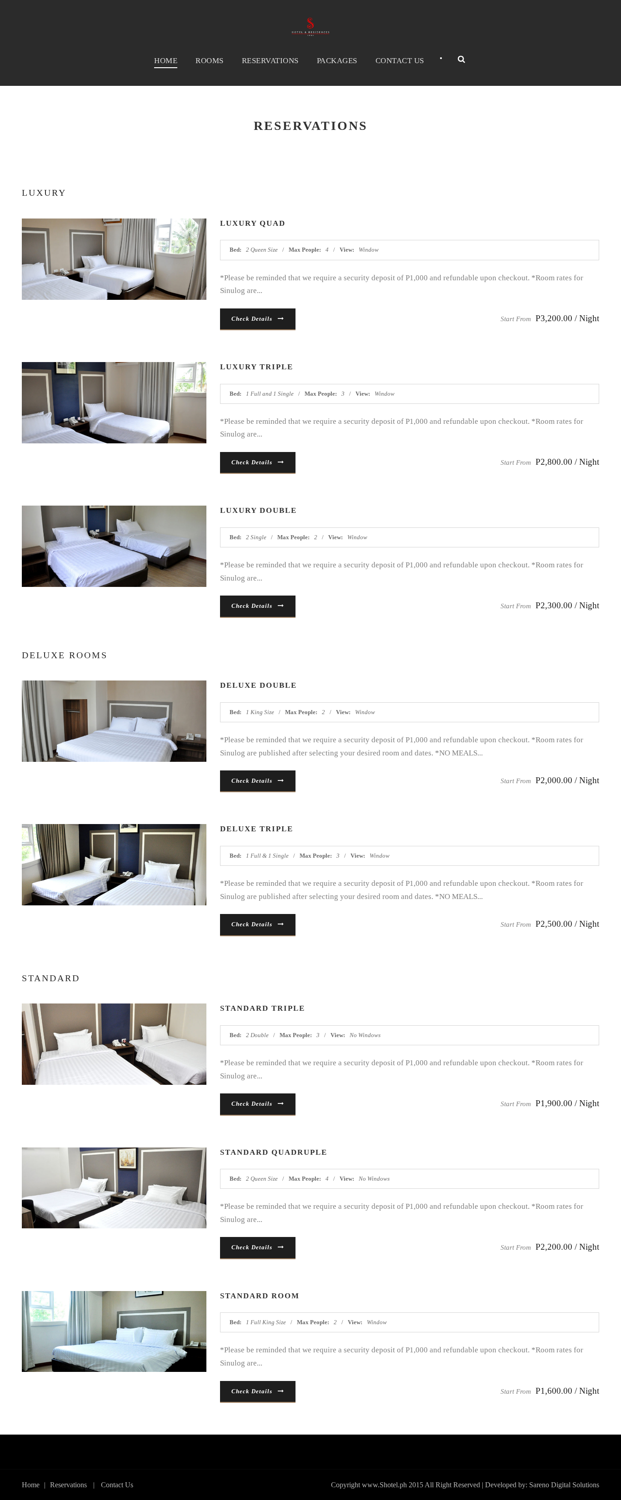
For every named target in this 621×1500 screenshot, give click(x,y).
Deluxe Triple (256, 829)
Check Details (251, 318)
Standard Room (260, 1295)
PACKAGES (337, 60)
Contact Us (400, 60)
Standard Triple (262, 1008)
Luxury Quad (252, 223)
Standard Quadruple (273, 1152)
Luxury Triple (256, 367)
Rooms (209, 60)
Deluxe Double (258, 685)
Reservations (270, 60)
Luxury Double (258, 510)
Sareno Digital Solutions (564, 1485)
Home (165, 60)
